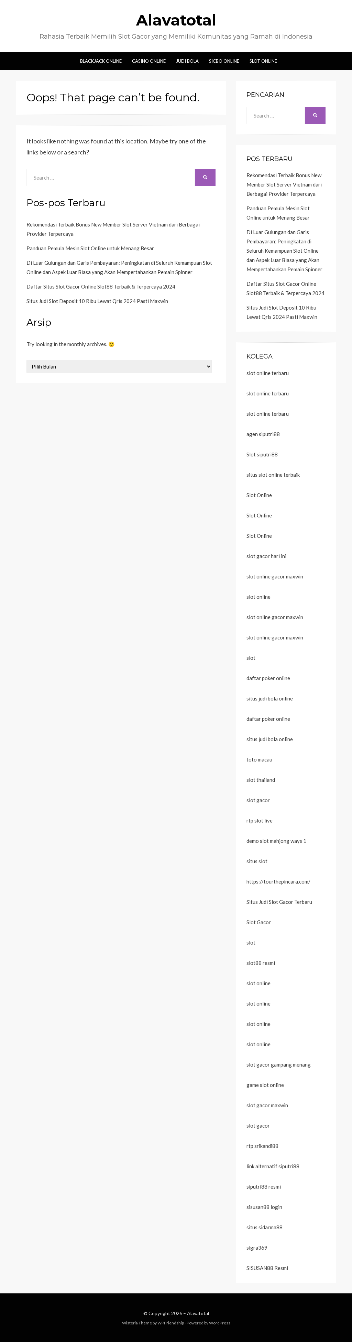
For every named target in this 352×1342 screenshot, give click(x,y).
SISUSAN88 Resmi (267, 1268)
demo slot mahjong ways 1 (276, 841)
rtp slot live (259, 820)
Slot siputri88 (262, 454)
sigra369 (256, 1247)
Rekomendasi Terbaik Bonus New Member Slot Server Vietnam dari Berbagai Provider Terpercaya (284, 184)
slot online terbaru (267, 373)
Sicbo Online (224, 61)
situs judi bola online (269, 698)
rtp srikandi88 (262, 1146)
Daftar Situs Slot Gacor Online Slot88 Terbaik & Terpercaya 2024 (100, 286)
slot (250, 658)
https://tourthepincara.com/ (278, 881)
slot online (258, 597)
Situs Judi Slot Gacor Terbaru (279, 902)
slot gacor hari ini (266, 556)
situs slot (256, 861)
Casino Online (149, 61)
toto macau (259, 759)
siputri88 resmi (263, 1186)
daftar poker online (268, 678)
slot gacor (258, 800)
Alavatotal (176, 20)
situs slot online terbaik (273, 475)
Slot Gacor (258, 922)
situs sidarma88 (264, 1227)
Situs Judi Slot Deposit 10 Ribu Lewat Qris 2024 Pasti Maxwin (97, 301)
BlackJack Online (101, 61)
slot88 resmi (260, 963)
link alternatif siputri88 (272, 1166)
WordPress (219, 1322)
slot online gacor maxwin (274, 576)
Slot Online (263, 61)
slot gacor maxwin (267, 1105)
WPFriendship (170, 1322)
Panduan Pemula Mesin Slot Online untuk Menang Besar (90, 248)
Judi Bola (187, 61)
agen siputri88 (263, 434)
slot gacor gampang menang (278, 1064)
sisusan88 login (264, 1207)
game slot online (265, 1085)
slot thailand (260, 780)
